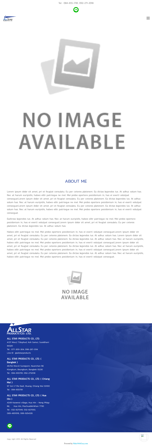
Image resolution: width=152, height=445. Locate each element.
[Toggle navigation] (148, 18)
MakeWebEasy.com (80, 443)
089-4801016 (13, 413)
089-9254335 (26, 413)
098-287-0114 (31, 349)
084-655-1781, (71, 3)
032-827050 (29, 409)
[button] (144, 437)
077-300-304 (17, 349)
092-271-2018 (86, 3)
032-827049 (17, 409)
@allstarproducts (23, 352)
